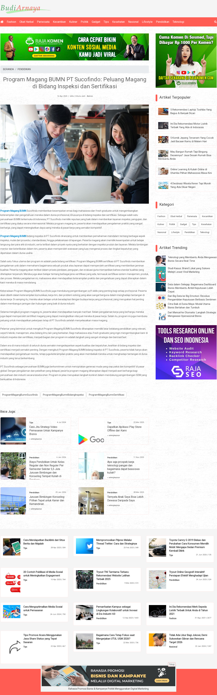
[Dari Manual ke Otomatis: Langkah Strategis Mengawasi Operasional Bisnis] (163, 315)
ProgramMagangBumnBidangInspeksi (63, 394)
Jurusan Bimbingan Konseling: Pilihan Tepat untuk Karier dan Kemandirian (47, 500)
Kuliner (73, 21)
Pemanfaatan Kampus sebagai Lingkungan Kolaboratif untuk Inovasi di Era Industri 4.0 (116, 610)
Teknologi (178, 21)
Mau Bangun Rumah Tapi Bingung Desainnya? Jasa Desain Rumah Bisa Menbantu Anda (184, 155)
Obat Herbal (26, 21)
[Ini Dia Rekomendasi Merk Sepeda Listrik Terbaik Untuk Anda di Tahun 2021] (162, 611)
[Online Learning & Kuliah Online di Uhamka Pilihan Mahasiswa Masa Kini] (165, 171)
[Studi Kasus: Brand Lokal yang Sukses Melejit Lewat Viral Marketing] (163, 274)
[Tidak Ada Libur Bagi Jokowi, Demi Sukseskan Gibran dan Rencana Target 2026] (162, 639)
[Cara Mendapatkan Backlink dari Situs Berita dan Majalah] (17, 546)
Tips (106, 21)
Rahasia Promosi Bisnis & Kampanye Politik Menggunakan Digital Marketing (108, 688)
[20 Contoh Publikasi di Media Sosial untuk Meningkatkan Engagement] (17, 582)
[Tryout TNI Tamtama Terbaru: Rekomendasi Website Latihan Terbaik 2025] (90, 579)
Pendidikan (162, 21)
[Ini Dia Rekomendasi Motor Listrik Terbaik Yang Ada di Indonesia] (165, 125)
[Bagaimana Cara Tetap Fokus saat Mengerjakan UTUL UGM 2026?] (90, 641)
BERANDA (8, 69)
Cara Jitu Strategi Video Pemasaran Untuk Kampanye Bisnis (46, 430)
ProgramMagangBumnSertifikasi (106, 394)
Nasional (133, 21)
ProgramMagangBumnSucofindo (20, 394)
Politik (84, 21)
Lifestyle (147, 21)
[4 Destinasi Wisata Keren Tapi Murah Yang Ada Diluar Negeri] (165, 185)
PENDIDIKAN (24, 69)
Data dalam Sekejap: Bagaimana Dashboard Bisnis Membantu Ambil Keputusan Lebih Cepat (192, 288)
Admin (90, 96)
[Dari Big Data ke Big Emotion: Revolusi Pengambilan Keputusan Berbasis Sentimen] (163, 297)
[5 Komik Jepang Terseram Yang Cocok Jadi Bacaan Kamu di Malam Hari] (165, 139)
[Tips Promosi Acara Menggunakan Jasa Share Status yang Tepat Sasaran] (17, 647)
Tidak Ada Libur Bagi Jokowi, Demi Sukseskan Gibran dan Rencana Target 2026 (188, 639)
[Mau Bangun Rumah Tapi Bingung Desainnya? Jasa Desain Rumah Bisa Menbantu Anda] (165, 153)
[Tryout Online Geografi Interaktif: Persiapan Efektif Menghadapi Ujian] (162, 579)
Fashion (11, 21)
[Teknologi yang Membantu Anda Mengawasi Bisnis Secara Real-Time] (163, 260)
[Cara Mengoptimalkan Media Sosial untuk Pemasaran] (17, 611)
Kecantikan (59, 21)
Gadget (96, 21)
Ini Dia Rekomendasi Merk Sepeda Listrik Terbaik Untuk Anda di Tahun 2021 (188, 610)
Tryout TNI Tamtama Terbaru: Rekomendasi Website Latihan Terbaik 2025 (113, 575)
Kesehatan (118, 21)
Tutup (171, 664)
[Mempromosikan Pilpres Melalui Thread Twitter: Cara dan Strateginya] (90, 545)
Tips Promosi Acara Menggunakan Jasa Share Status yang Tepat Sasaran (42, 639)
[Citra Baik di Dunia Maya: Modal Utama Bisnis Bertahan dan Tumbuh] (163, 305)
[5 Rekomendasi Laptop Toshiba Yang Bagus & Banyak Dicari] (165, 111)
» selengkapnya (35, 439)
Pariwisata (43, 21)
